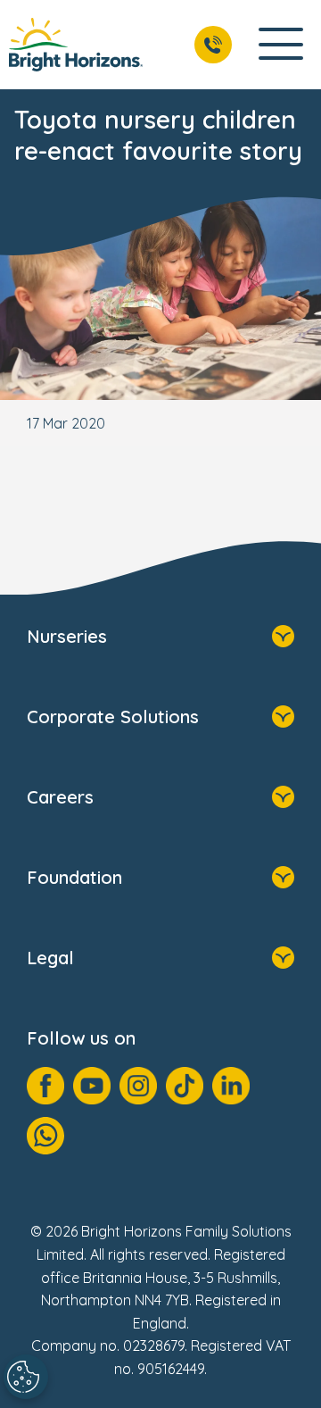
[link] (76, 44)
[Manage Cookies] (26, 1376)
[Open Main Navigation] (281, 45)
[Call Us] (213, 44)
